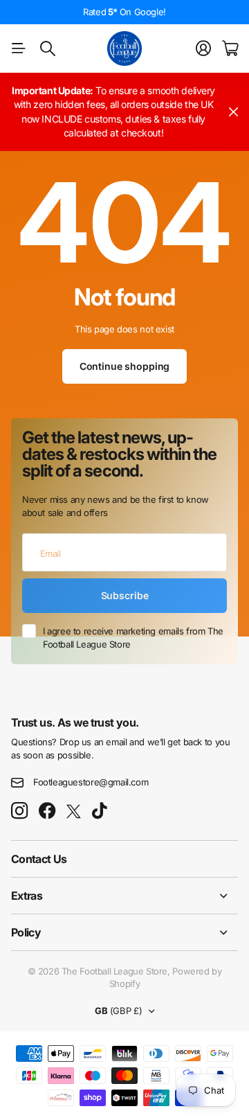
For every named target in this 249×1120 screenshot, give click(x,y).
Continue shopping (125, 366)
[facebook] (47, 811)
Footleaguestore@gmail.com (90, 782)
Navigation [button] (18, 48)
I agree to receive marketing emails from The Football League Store (133, 637)
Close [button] (233, 112)
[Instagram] (19, 811)
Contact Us (39, 859)
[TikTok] (99, 811)
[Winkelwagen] (230, 48)
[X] (73, 812)
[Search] (47, 48)
